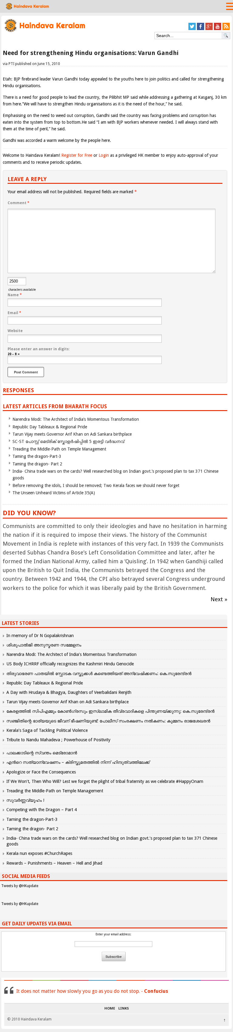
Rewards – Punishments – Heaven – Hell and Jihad (54, 863)
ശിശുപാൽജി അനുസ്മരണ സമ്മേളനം (43, 645)
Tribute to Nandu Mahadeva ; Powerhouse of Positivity (58, 739)
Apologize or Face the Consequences (41, 772)
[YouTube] (217, 29)
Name (15, 295)
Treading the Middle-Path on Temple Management (59, 449)
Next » (219, 599)
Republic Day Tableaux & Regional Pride (49, 426)
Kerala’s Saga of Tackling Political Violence (47, 730)
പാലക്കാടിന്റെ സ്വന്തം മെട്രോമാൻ (41, 752)
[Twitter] (192, 29)
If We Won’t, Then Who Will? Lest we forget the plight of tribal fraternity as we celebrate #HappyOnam (104, 781)
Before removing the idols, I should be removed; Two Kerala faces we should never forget (95, 485)
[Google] (209, 29)
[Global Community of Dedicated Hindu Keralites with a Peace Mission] (44, 31)
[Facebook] (200, 29)
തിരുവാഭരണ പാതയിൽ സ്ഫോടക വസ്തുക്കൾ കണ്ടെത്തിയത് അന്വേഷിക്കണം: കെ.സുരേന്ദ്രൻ (98, 673)
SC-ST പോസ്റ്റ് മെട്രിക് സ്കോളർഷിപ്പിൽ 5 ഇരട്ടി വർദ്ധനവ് (68, 441)
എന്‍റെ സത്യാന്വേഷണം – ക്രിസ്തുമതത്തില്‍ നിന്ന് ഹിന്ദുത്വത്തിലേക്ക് (78, 762)
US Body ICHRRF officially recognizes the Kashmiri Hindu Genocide (70, 663)
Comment (18, 203)
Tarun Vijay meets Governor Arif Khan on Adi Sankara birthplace (72, 434)
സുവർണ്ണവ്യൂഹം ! (25, 800)
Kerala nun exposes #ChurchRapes (39, 853)
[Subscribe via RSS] (226, 29)
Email (14, 313)
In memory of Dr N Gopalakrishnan (40, 635)
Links (123, 1008)
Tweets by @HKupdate (19, 886)
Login (104, 155)
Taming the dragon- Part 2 (37, 463)
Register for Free (76, 155)
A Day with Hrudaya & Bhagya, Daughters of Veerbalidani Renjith (68, 692)
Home (109, 1008)
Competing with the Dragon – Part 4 (41, 809)
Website (15, 331)
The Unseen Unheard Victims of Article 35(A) (53, 492)
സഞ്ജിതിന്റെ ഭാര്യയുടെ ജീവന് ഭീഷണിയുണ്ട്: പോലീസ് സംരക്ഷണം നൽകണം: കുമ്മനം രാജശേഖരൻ (108, 720)
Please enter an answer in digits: (38, 349)
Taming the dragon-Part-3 (36, 456)
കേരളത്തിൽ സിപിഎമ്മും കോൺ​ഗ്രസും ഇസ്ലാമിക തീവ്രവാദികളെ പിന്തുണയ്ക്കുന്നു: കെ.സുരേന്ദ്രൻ (111, 711)
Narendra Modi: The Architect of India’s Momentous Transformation (75, 419)
